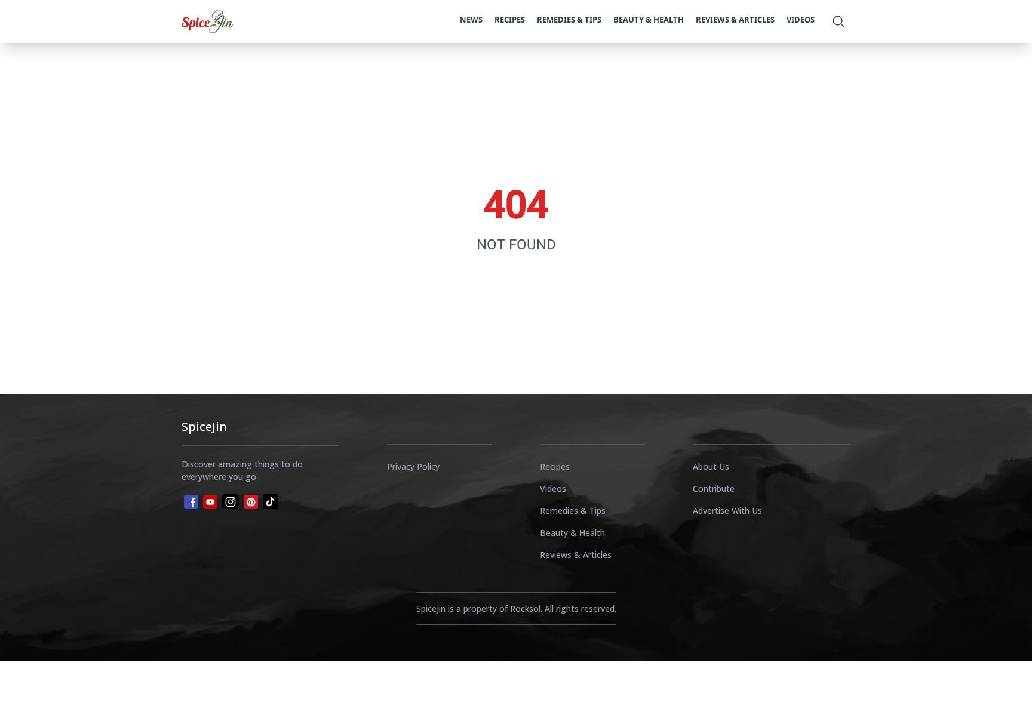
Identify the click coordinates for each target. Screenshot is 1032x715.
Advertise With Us (727, 510)
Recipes (509, 19)
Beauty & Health (648, 19)
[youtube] (210, 502)
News (471, 19)
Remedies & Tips (569, 19)
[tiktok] (270, 501)
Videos (801, 19)
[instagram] (230, 501)
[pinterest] (251, 502)
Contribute (714, 488)
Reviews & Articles (735, 19)
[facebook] (190, 500)
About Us (711, 466)
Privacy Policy (413, 466)
